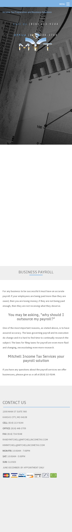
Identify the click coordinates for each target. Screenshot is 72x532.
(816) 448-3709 (43, 35)
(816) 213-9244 (44, 24)
